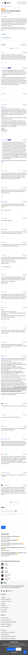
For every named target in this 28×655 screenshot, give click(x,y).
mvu (6, 567)
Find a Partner (4, 609)
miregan (4, 218)
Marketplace (3, 605)
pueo (4, 307)
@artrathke (3, 358)
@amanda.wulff (7, 160)
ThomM (6, 571)
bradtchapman (6, 485)
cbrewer (4, 291)
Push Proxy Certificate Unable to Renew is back (11, 543)
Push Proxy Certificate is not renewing (9, 536)
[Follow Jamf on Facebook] (11, 591)
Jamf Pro (4, 34)
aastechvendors (6, 472)
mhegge (4, 254)
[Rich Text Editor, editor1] (14, 518)
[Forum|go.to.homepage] (7, 3)
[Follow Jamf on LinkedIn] (4, 591)
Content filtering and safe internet (8, 638)
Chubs (6, 563)
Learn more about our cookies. (14, 646)
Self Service (3, 630)
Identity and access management (8, 632)
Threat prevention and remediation (8, 636)
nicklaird (5, 170)
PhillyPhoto (5, 201)
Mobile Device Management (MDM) (8, 622)
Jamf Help (3, 597)
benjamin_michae (6, 438)
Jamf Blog (3, 603)
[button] (2, 3)
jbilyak (4, 274)
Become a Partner (4, 607)
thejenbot (5, 356)
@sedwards (3, 107)
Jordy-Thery (7, 578)
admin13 (5, 104)
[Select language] (18, 3)
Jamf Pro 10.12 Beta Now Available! (8, 540)
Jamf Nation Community (6, 601)
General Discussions (6, 6)
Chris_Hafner (5, 403)
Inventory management (6, 626)
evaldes (4, 414)
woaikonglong (8, 574)
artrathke (5, 327)
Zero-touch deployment (6, 619)
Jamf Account (4, 611)
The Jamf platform (5, 617)
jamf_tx (4, 426)
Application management (6, 624)
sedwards (5, 16)
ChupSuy (5, 187)
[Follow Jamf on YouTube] (6, 590)
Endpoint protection (5, 634)
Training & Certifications (6, 599)
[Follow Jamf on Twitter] (1, 591)
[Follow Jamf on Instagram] (9, 591)
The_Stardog (5, 454)
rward (4, 52)
